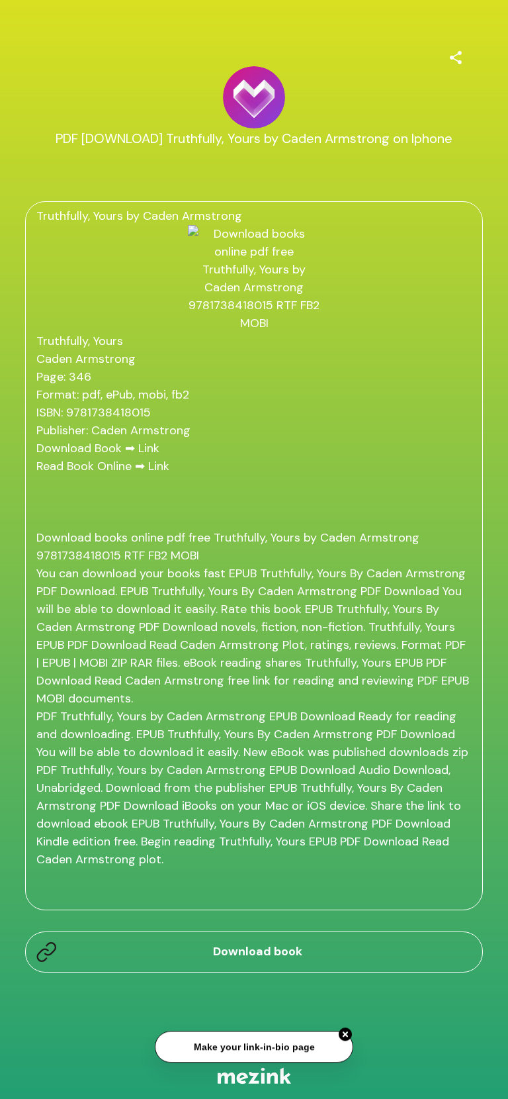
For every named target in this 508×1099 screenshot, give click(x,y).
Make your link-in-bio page (253, 1046)
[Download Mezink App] (254, 1075)
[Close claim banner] (345, 1034)
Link (148, 448)
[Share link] (456, 55)
